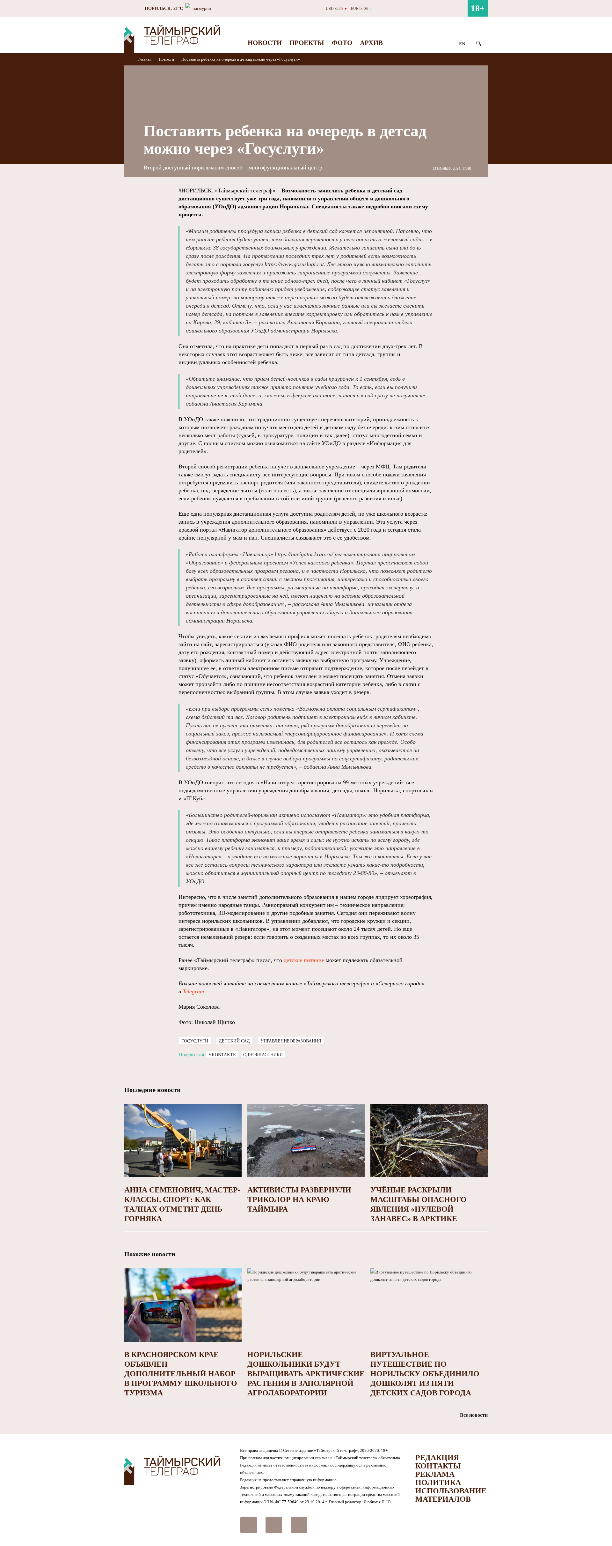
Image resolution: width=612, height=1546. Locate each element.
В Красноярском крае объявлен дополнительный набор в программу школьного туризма (180, 1373)
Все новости (474, 1415)
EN (462, 43)
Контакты (438, 1466)
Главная (144, 59)
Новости (265, 43)
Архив (371, 43)
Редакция (437, 1457)
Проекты (306, 43)
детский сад (234, 1041)
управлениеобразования (290, 1041)
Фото (342, 43)
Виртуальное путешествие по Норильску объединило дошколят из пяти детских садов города (424, 1373)
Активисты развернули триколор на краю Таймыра (299, 1199)
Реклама (435, 1474)
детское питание (304, 960)
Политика (438, 1482)
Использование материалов (450, 1495)
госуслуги (194, 1041)
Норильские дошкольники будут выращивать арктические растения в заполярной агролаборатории (306, 1373)
